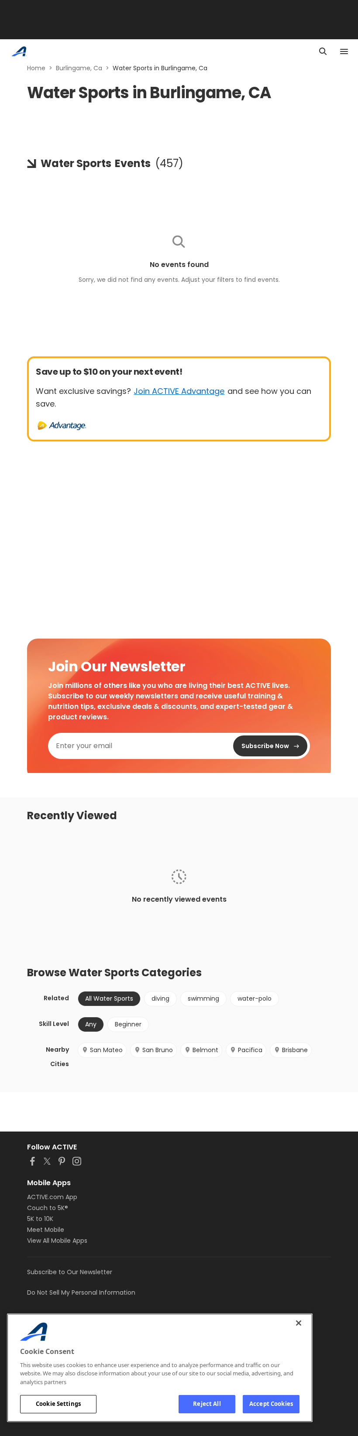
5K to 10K (40, 1218)
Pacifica (250, 1050)
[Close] (298, 1323)
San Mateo (106, 1050)
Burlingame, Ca (79, 68)
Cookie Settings (58, 1404)
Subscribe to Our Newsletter (69, 1272)
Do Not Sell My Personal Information (81, 1292)
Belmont (205, 1050)
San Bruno (157, 1050)
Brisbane (295, 1050)
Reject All (206, 1404)
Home (36, 68)
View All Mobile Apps (57, 1240)
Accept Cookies (271, 1404)
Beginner (128, 1024)
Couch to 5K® (47, 1208)
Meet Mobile (45, 1229)
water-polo (255, 998)
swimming (203, 998)
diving (160, 998)
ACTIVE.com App (52, 1197)
